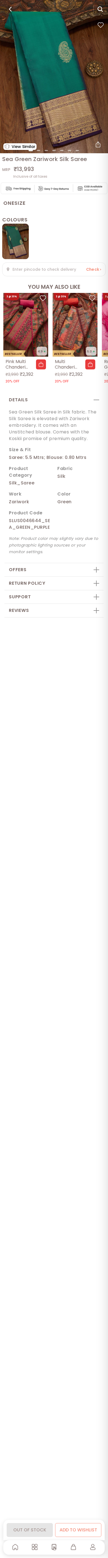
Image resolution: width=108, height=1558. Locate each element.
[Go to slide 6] (69, 150)
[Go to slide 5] (62, 150)
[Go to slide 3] (46, 150)
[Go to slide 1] (31, 150)
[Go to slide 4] (54, 150)
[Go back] (10, 9)
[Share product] (98, 144)
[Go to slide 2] (38, 150)
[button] (41, 364)
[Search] (100, 9)
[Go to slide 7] (77, 150)
